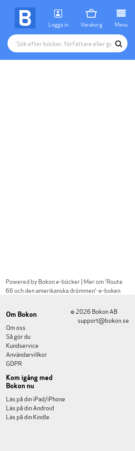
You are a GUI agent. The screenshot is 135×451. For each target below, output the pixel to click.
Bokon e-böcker (59, 281)
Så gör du (18, 336)
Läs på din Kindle (28, 416)
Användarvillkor (26, 354)
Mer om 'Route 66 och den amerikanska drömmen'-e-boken (64, 285)
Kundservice (22, 345)
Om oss (16, 327)
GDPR (14, 363)
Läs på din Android (30, 407)
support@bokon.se (102, 320)
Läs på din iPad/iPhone (35, 398)
